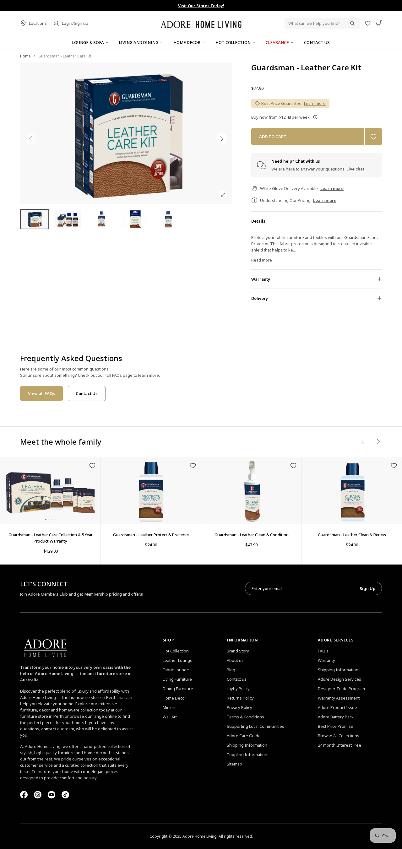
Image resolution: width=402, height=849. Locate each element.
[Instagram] (37, 794)
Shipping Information (247, 745)
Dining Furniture (178, 688)
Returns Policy (240, 698)
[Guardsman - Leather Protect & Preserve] (151, 490)
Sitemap (234, 764)
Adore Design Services (339, 679)
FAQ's (323, 651)
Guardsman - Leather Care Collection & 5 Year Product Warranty (50, 538)
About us (235, 660)
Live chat (355, 169)
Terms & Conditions (245, 717)
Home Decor (174, 698)
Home (25, 56)
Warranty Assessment (339, 698)
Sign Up (367, 588)
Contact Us (87, 393)
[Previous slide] (30, 138)
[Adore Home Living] (201, 23)
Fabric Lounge (176, 670)
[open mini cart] (379, 23)
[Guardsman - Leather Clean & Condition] (251, 490)
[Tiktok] (65, 794)
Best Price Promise (335, 726)
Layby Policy (238, 688)
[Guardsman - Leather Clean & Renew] (352, 490)
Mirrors (170, 707)
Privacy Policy (239, 707)
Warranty (326, 660)
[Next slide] (221, 138)
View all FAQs (41, 393)
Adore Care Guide (244, 735)
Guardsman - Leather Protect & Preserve (151, 535)
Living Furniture (177, 679)
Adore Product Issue (337, 707)
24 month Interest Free (339, 745)
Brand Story (238, 651)
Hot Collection (176, 651)
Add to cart (272, 136)
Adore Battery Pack (336, 717)
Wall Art (170, 717)
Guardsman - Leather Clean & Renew (352, 535)
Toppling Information (247, 754)
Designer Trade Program (341, 688)
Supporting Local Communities (255, 726)
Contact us (237, 679)
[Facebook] (24, 794)
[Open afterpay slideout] (315, 117)
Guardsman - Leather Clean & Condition (252, 535)
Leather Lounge (178, 660)
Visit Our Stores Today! (201, 5)
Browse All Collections (338, 735)
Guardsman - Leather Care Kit (306, 67)
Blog (231, 670)
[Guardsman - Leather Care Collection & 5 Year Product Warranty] (50, 490)
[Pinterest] (51, 794)
